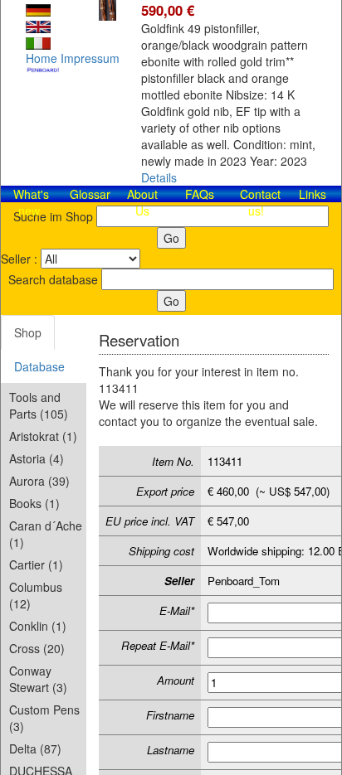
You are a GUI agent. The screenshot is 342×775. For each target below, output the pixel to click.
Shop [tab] (28, 332)
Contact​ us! (260, 202)
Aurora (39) (39, 480)
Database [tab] (39, 366)
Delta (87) (35, 748)
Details (159, 177)
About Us (142, 202)
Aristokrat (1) (43, 436)
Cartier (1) (36, 564)
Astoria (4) (36, 458)
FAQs (199, 194)
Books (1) (34, 503)
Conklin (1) (37, 626)
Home (41, 58)
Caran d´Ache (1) (45, 533)
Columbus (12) (35, 595)
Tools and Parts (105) (38, 405)
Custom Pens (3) (44, 717)
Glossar (90, 194)
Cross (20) (37, 648)
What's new (31, 202)
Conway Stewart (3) (38, 678)
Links (312, 194)
